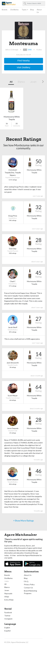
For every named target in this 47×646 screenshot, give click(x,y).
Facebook (8, 612)
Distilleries (14, 9)
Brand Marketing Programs (30, 592)
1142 (30, 49)
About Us (39, 10)
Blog (32, 9)
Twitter (7, 616)
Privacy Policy (29, 584)
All (11, 81)
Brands (4, 9)
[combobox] (34, 3)
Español (7, 631)
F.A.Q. (26, 581)
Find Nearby (23, 60)
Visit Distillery (23, 67)
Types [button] (24, 9)
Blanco (21, 81)
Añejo (6, 597)
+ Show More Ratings (23, 520)
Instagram (8, 619)
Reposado (8, 593)
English (7, 628)
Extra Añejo (9, 600)
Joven (33, 81)
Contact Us (28, 588)
